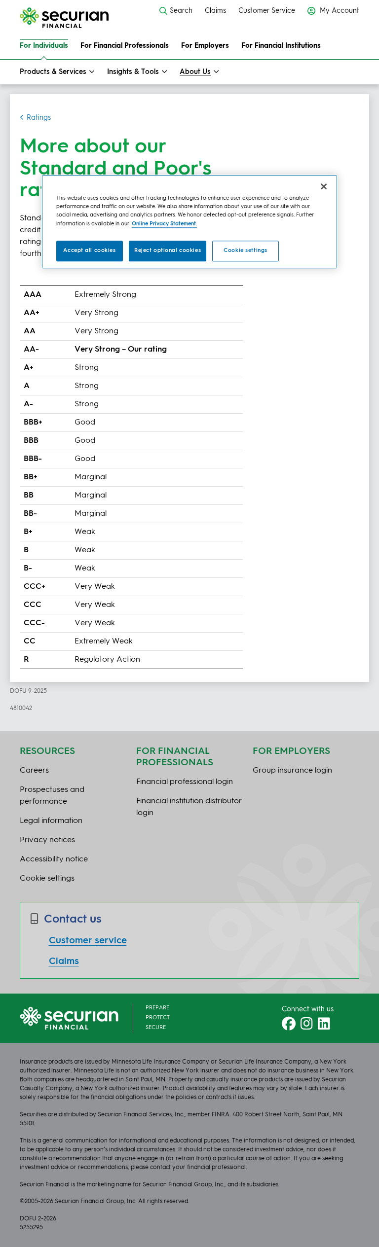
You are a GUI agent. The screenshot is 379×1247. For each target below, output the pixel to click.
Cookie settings (245, 250)
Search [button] (181, 10)
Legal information (51, 821)
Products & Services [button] (53, 72)
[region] (189, 222)
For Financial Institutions (281, 45)
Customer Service (266, 10)
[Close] (324, 187)
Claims (215, 10)
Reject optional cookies (167, 250)
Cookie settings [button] (47, 879)
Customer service (88, 940)
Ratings (39, 117)
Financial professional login (184, 782)
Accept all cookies (89, 250)
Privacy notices (47, 840)
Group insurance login (292, 771)
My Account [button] (338, 10)
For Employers (205, 45)
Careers (34, 771)
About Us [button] (195, 72)
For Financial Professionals (124, 45)
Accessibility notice (54, 859)
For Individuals (44, 45)
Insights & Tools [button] (133, 72)
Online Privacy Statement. (164, 224)
